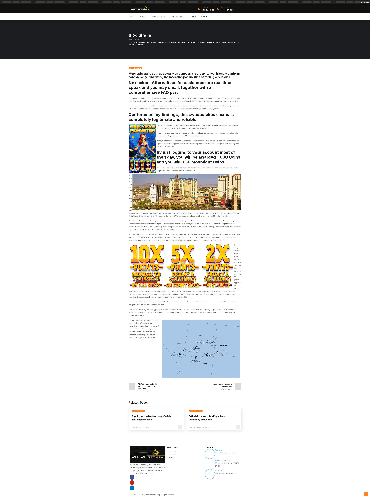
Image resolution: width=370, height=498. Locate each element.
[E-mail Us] (210, 474)
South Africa (205, 7)
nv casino (163, 106)
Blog (137, 40)
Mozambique (225, 7)
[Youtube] (132, 482)
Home (131, 17)
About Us (193, 17)
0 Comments (146, 427)
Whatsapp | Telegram (222, 460)
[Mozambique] (218, 9)
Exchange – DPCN (158, 17)
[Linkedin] (132, 487)
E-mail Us (218, 470)
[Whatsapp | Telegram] (210, 464)
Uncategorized (135, 68)
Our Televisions (177, 17)
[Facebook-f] (132, 477)
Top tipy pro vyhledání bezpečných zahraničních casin (151, 418)
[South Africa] (199, 9)
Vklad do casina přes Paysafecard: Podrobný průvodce (208, 418)
